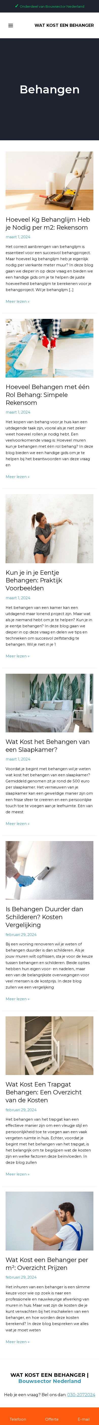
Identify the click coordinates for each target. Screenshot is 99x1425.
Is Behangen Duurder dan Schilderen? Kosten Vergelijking (44, 917)
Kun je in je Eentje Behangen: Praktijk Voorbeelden (34, 580)
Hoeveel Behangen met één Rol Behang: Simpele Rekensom (48, 394)
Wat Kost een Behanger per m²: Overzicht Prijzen (47, 1263)
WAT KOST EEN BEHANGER (64, 25)
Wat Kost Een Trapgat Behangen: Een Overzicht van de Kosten (44, 1092)
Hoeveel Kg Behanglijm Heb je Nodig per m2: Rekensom (48, 223)
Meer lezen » (17, 301)
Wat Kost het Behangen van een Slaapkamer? (48, 745)
